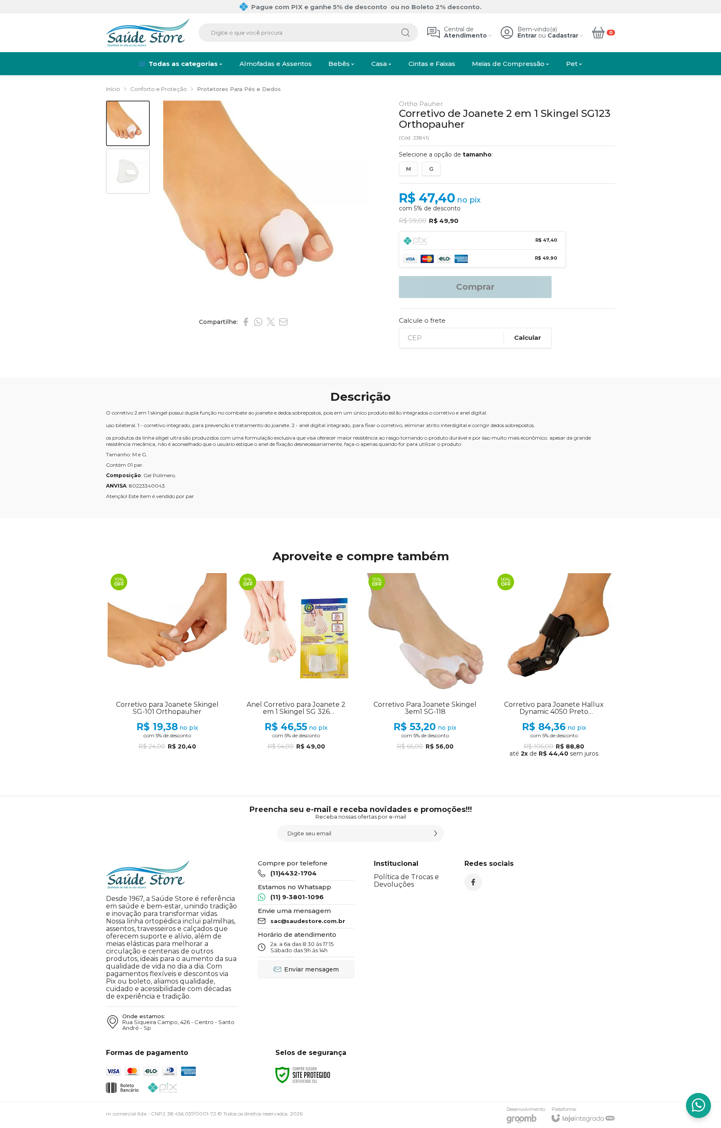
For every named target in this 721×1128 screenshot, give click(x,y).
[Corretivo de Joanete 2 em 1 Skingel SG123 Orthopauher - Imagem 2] (127, 171)
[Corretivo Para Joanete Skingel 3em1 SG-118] (425, 666)
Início (113, 89)
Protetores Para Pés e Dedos (239, 89)
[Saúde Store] (147, 32)
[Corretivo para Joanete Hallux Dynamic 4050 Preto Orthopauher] (554, 666)
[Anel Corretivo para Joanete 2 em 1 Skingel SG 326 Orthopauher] (296, 666)
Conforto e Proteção (158, 89)
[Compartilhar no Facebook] (246, 322)
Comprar (475, 287)
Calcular (527, 337)
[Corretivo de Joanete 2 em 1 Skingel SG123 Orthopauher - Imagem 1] (128, 123)
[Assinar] (435, 833)
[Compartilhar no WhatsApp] (258, 322)
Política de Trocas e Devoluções (406, 880)
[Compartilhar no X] (271, 322)
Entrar (527, 36)
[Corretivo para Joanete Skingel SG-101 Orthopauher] (167, 666)
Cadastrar (562, 36)
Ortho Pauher (421, 104)
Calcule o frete (422, 320)
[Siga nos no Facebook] (473, 882)
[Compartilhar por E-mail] (283, 322)
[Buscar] (405, 32)
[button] (128, 123)
